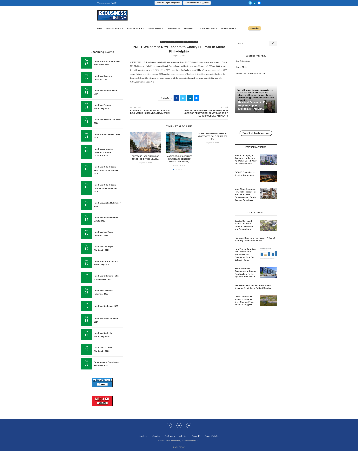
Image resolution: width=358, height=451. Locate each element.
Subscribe (254, 28)
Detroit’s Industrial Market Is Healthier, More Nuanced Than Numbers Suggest (244, 300)
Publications (155, 28)
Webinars (188, 28)
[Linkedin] (254, 3)
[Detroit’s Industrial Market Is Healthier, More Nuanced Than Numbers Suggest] (268, 300)
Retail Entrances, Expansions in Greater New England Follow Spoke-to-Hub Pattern (245, 272)
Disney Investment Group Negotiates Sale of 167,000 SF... (212, 136)
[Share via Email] (196, 98)
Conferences (173, 28)
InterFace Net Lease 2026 (106, 306)
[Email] (259, 3)
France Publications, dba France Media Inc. (182, 441)
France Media (227, 28)
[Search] (273, 43)
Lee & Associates (243, 61)
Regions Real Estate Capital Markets (250, 73)
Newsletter (143, 436)
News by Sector (135, 28)
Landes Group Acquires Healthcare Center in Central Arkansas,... (179, 159)
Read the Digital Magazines (168, 3)
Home (99, 28)
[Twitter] (250, 3)
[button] (134, 151)
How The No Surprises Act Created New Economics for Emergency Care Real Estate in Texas (245, 254)
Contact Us (196, 436)
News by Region (113, 28)
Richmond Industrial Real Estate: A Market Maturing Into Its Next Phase (255, 239)
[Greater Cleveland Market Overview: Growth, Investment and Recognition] (268, 225)
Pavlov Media (241, 67)
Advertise (183, 436)
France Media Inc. (212, 436)
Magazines (156, 436)
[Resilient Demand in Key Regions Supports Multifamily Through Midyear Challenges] (256, 99)
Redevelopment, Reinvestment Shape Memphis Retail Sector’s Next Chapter (253, 286)
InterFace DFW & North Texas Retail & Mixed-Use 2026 (106, 170)
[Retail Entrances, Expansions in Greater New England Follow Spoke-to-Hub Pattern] (268, 272)
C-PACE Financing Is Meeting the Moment (245, 173)
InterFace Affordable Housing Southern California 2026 (103, 152)
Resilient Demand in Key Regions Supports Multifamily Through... (253, 105)
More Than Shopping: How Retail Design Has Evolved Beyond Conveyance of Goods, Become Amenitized (246, 194)
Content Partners (206, 28)
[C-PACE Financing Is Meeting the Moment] (268, 176)
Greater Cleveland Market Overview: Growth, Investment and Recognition (244, 225)
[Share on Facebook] (176, 98)
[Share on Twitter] (183, 98)
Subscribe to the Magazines (197, 3)
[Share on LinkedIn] (190, 98)
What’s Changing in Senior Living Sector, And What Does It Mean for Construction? (246, 159)
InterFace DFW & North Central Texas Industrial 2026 (105, 188)
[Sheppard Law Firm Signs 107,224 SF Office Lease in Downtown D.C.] (145, 142)
